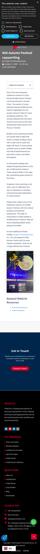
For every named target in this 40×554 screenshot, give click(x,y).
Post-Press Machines (19, 307)
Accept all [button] (10, 36)
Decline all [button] (29, 36)
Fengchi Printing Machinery (23, 234)
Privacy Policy (16, 550)
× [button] (37, 2)
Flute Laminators (18, 310)
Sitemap (26, 550)
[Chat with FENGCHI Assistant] (4, 538)
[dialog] (20, 23)
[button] (30, 85)
